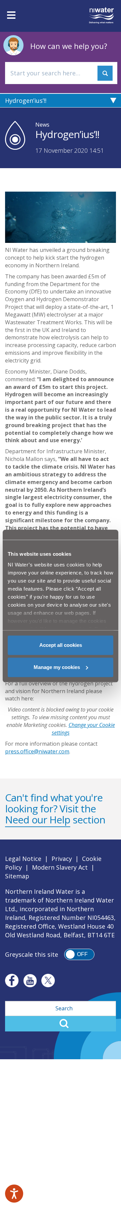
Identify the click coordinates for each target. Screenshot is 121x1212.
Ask (105, 73)
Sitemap (17, 876)
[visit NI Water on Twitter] (48, 980)
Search (60, 1023)
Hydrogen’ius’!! (25, 100)
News (42, 124)
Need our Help (37, 819)
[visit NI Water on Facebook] (11, 980)
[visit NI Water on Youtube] (30, 980)
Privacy (61, 859)
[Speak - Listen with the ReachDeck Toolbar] (14, 1194)
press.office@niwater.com (37, 751)
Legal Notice (23, 859)
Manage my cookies (57, 667)
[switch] (79, 954)
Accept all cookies (60, 645)
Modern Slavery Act (60, 867)
